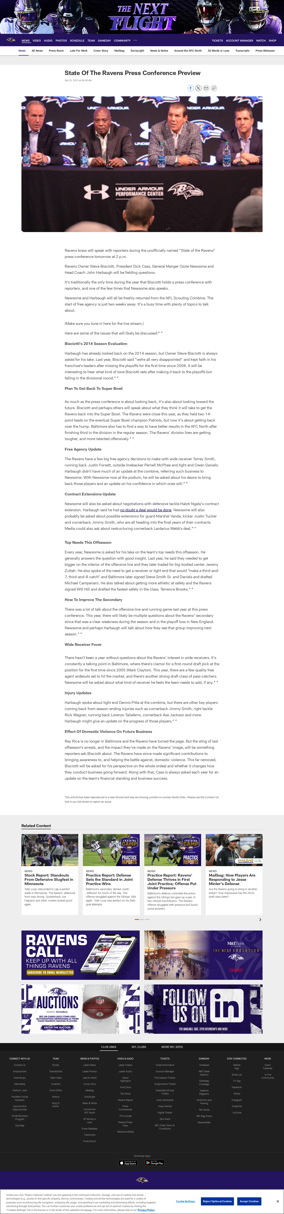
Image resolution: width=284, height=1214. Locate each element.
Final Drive (125, 1087)
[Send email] (206, 90)
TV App (237, 1080)
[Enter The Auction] (80, 1009)
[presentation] (261, 920)
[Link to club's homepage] (10, 40)
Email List (237, 1074)
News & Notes (89, 1103)
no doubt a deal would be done (145, 509)
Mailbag (90, 1090)
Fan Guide (204, 1109)
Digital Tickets (165, 1112)
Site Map (19, 1125)
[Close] (278, 1201)
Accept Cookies (249, 1201)
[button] (136, 919)
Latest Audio (125, 1071)
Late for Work (90, 1077)
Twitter (236, 1093)
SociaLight (89, 1096)
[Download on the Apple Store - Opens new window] (128, 1163)
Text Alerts (165, 1119)
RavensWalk (204, 1122)
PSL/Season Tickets (165, 1077)
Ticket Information (165, 1065)
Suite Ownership (164, 1100)
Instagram (237, 1100)
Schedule (204, 1065)
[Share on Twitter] (198, 90)
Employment (19, 1071)
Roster (55, 1065)
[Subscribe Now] (80, 955)
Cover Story (89, 1084)
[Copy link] (214, 88)
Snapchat (237, 1106)
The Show (125, 1093)
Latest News (89, 1065)
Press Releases (89, 1128)
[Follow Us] (203, 1009)
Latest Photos (89, 1071)
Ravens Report (125, 1100)
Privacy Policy (146, 1209)
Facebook (237, 1087)
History (56, 1096)
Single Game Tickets (165, 1084)
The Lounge (125, 1115)
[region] (142, 1201)
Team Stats (56, 1077)
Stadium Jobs (19, 1090)
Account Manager (165, 1071)
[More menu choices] (135, 40)
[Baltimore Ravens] (142, 1181)
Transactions (55, 1071)
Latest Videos (125, 1065)
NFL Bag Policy (204, 1116)
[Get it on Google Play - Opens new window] (155, 1165)
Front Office (56, 1090)
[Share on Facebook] (191, 90)
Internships (20, 1077)
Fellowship (19, 1084)
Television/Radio (125, 1131)
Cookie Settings (185, 1201)
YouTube (236, 1112)
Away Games (165, 1106)
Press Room (89, 1141)
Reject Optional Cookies (217, 1201)
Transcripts (89, 1134)
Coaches (55, 1084)
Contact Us (20, 1065)
